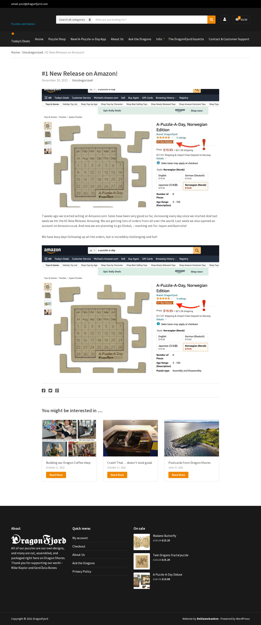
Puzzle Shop (57, 39)
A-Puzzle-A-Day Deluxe (167, 574)
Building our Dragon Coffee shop (68, 463)
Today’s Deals (20, 41)
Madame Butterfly (164, 536)
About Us (117, 39)
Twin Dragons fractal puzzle (170, 555)
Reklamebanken (208, 619)
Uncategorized (32, 52)
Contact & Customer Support (229, 39)
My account (80, 538)
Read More (56, 475)
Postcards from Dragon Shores (189, 463)
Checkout (78, 546)
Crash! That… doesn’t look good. (129, 463)
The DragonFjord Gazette (186, 39)
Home (39, 39)
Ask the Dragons (139, 39)
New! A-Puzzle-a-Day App (88, 39)
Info (159, 39)
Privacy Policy (81, 571)
